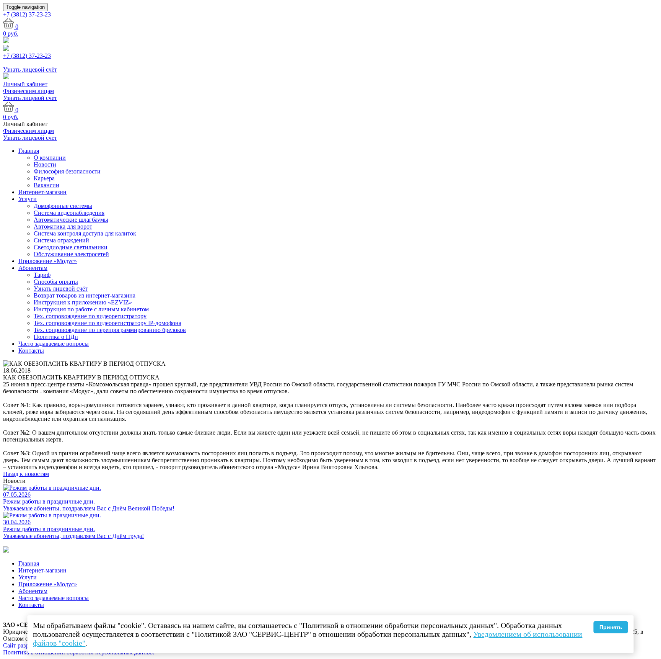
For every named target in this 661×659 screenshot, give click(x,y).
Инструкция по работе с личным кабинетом (91, 309)
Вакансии (46, 185)
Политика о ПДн (56, 337)
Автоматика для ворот (63, 226)
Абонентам (32, 268)
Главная (28, 150)
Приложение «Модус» (47, 261)
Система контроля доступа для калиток (85, 233)
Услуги (27, 199)
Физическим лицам (28, 91)
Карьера (44, 178)
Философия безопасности (67, 171)
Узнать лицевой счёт (61, 288)
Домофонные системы (63, 206)
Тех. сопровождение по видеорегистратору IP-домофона (107, 323)
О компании (50, 157)
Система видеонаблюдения (69, 212)
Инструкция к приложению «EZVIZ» (83, 302)
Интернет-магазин (42, 192)
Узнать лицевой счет (30, 98)
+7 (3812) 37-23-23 (27, 55)
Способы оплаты (56, 281)
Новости (45, 164)
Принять (610, 627)
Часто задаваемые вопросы (53, 343)
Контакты (31, 350)
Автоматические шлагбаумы (71, 219)
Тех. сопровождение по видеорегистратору (90, 316)
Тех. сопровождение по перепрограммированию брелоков (110, 330)
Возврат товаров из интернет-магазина (84, 295)
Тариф (42, 274)
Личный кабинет (25, 84)
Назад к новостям (26, 474)
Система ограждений (61, 240)
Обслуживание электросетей (71, 254)
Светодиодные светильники (70, 247)
